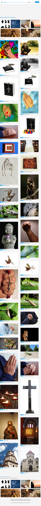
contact (22, 2)
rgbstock (4, 2)
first (0, 476)
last (8, 476)
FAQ (20, 2)
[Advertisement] (20, 10)
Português (24, 500)
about (29, 499)
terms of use (26, 499)
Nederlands (28, 500)
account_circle (4, 59)
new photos (11, 2)
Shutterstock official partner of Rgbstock (16, 502)
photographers (27, 2)
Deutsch (15, 500)
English (12, 500)
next (7, 476)
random (18, 2)
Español (18, 500)
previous (2, 476)
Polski (21, 500)
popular (14, 2)
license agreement (21, 499)
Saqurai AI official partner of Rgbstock (25, 502)
